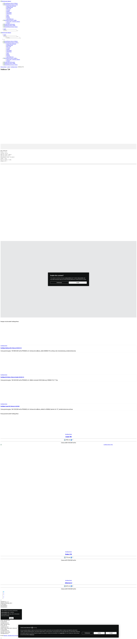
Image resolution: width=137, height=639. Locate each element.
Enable (77, 282)
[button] (68, 140)
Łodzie (8, 66)
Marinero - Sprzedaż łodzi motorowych (11, 635)
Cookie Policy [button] (62, 633)
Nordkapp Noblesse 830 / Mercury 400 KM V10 (11, 348)
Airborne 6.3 (68, 583)
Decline (99, 633)
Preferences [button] (32, 634)
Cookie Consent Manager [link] (25, 627)
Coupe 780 (68, 436)
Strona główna (3, 66)
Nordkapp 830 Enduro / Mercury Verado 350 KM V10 (12, 377)
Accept (111, 633)
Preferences (87, 633)
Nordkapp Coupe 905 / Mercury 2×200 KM (10, 406)
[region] (68, 110)
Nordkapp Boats (14, 66)
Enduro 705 (68, 554)
